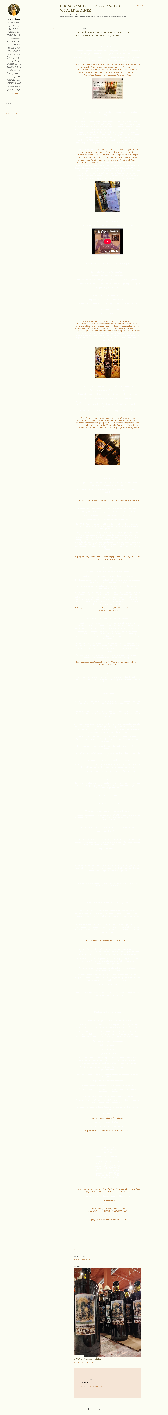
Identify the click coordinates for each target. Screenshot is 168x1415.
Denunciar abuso (10, 114)
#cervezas (112, 67)
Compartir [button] (56, 29)
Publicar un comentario (82, 1260)
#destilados (102, 67)
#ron (107, 427)
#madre (96, 64)
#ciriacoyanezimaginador (118, 64)
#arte (119, 67)
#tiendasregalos (123, 75)
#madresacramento (96, 72)
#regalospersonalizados (105, 75)
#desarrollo (85, 67)
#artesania (111, 72)
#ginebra (134, 427)
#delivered (112, 69)
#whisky (113, 427)
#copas (135, 155)
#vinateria (135, 64)
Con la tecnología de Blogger (99, 1409)
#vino (93, 67)
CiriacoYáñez (14, 18)
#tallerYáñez (81, 157)
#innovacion (121, 72)
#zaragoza (87, 64)
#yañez (79, 64)
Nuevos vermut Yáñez (88, 1358)
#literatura (89, 75)
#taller (104, 64)
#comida (83, 72)
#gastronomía (84, 69)
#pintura (132, 72)
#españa (84, 321)
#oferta (127, 155)
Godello (86, 1382)
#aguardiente (124, 427)
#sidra (119, 425)
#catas (94, 69)
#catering (102, 69)
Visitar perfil (14, 94)
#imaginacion (129, 67)
